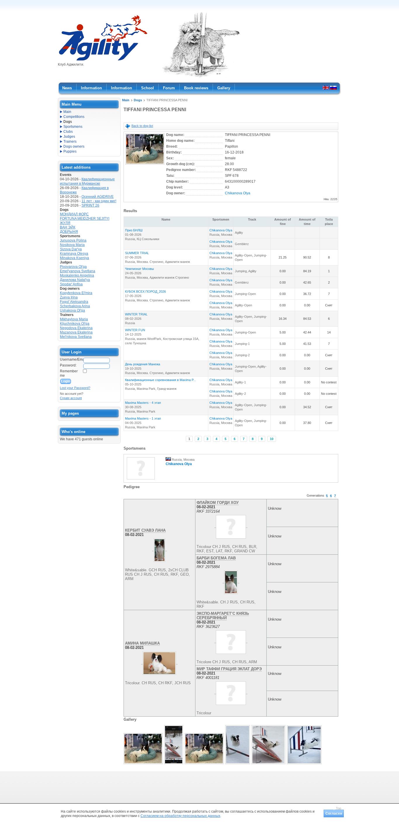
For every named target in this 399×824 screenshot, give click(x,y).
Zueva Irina (69, 297)
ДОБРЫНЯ (69, 232)
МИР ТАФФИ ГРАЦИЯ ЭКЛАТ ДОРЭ (229, 669)
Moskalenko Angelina (77, 275)
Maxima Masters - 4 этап (143, 402)
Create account (71, 398)
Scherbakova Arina (75, 306)
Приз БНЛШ (134, 230)
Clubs (68, 132)
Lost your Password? (75, 388)
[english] (325, 87)
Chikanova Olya (237, 193)
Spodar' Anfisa (71, 284)
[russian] (333, 87)
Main (125, 100)
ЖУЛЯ (65, 223)
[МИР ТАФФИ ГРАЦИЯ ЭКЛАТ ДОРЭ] (230, 691)
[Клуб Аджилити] (103, 61)
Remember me (69, 373)
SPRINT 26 (90, 205)
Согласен (333, 813)
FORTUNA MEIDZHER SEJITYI (84, 219)
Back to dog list (142, 126)
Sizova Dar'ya (71, 249)
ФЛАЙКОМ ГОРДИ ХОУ (218, 502)
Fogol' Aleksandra (74, 302)
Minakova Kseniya (74, 258)
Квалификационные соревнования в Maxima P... (160, 380)
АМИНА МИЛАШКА (142, 643)
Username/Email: (71, 359)
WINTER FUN (135, 330)
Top (338, 808)
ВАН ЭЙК (67, 227)
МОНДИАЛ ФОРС (74, 214)
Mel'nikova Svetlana (76, 337)
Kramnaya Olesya (74, 254)
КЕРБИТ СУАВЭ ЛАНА (145, 530)
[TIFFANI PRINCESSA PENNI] (145, 165)
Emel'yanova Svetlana (77, 271)
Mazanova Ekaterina (76, 332)
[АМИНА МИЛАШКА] (159, 662)
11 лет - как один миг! (98, 201)
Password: (68, 365)
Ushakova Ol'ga (72, 310)
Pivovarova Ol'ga (73, 267)
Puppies (70, 151)
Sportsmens (72, 127)
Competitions (73, 117)
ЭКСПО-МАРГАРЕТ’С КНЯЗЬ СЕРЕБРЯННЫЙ (223, 615)
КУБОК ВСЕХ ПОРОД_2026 (145, 291)
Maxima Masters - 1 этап (143, 418)
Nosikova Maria (72, 245)
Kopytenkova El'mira (76, 293)
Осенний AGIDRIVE (97, 197)
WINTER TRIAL (136, 314)
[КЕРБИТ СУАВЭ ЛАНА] (159, 549)
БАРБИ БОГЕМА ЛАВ (216, 558)
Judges (69, 137)
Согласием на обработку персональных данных (180, 816)
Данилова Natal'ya (75, 280)
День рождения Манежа (142, 364)
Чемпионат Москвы (139, 268)
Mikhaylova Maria (74, 319)
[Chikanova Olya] (140, 480)
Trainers (70, 141)
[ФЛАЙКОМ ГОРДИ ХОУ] (230, 525)
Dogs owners (73, 146)
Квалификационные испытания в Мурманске (87, 181)
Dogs (138, 100)
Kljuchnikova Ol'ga (74, 324)
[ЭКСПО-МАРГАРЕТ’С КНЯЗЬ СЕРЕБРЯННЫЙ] (230, 640)
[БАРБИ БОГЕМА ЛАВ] (231, 581)
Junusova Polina (73, 240)
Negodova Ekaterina (76, 328)
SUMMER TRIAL (137, 253)
